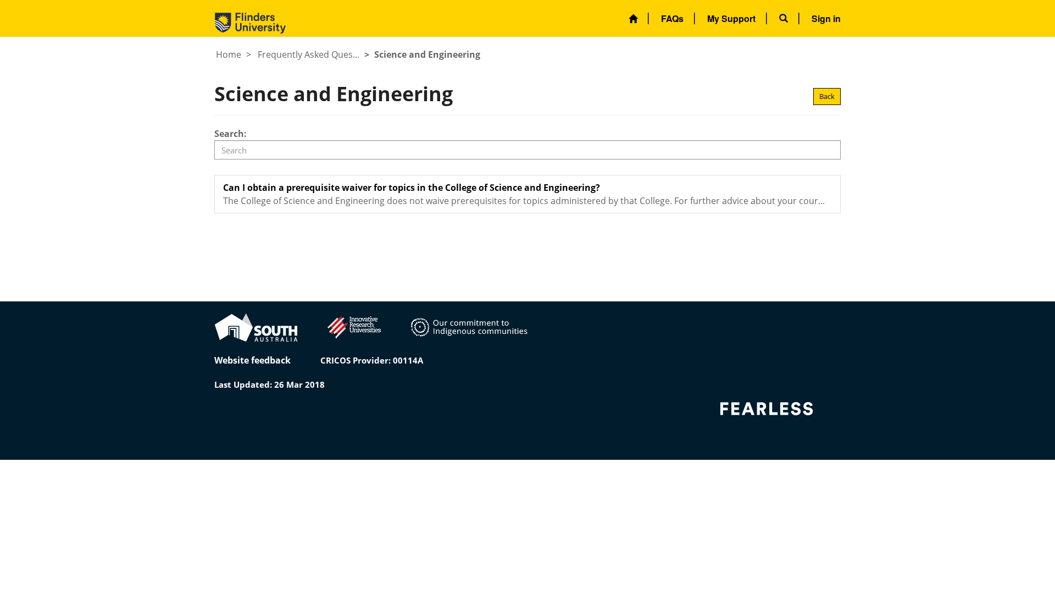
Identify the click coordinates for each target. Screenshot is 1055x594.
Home (228, 54)
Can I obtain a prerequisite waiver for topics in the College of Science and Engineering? (411, 188)
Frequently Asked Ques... (308, 54)
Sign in (826, 18)
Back (827, 96)
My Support (731, 18)
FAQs (672, 18)
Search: (230, 134)
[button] (783, 18)
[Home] (633, 18)
